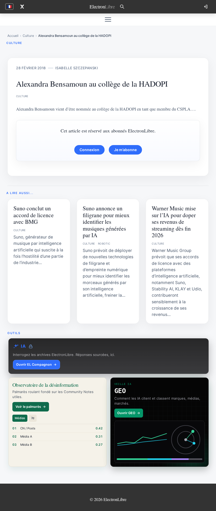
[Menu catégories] (108, 19)
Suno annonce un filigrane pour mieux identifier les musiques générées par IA (106, 221)
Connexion (89, 149)
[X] (22, 6)
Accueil (12, 36)
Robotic (104, 243)
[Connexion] (206, 6)
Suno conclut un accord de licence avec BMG (33, 214)
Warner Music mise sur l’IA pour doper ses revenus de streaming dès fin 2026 (174, 221)
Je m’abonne (125, 149)
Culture (28, 36)
